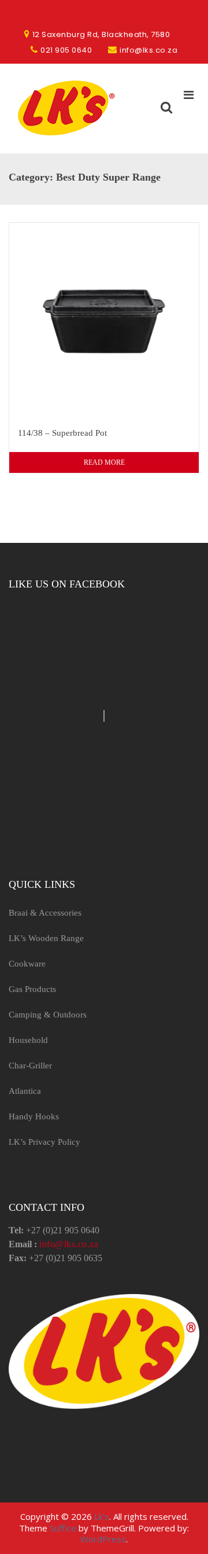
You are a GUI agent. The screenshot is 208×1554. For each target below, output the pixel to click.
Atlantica (25, 1091)
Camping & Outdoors (48, 1014)
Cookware (27, 963)
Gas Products (32, 989)
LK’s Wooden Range (46, 938)
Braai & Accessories (45, 912)
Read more (104, 462)
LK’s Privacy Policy (44, 1142)
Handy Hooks (34, 1116)
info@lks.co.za (68, 1244)
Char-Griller (30, 1065)
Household (28, 1040)
